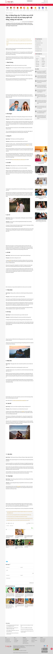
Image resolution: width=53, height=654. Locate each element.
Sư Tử (21, 10)
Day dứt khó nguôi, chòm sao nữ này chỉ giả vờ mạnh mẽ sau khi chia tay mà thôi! (18, 520)
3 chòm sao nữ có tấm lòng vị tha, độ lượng (27, 629)
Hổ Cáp (31, 10)
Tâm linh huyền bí (42, 641)
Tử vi (11, 4)
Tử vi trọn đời (15, 641)
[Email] (11, 523)
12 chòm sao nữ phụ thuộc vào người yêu (19, 400)
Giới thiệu (14, 652)
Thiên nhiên (37, 61)
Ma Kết (39, 10)
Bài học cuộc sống (42, 640)
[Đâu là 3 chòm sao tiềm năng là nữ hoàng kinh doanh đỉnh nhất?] (19, 601)
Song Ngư (46, 10)
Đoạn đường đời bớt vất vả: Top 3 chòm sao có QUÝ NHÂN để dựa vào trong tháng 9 (41, 107)
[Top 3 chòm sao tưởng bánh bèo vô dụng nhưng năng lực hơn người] (29, 601)
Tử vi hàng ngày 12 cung (44, 2)
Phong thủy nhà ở (25, 641)
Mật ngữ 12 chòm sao (34, 640)
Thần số (38, 4)
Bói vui (13, 4)
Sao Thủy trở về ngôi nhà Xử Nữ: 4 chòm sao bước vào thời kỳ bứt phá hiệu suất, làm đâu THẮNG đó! (42, 86)
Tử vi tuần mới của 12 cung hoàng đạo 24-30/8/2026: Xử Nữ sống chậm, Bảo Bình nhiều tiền (41, 111)
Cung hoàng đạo (17, 4)
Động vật (43, 58)
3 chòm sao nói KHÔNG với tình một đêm (26, 627)
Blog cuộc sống (34, 4)
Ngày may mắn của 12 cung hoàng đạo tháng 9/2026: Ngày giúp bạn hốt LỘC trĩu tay (42, 81)
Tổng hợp (43, 66)
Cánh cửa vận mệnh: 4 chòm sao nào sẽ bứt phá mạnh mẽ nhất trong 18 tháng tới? (41, 91)
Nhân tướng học (26, 4)
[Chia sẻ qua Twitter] (8, 523)
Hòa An (29, 523)
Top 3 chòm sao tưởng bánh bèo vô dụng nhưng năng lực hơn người (29, 605)
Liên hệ (27, 652)
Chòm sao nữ (11, 525)
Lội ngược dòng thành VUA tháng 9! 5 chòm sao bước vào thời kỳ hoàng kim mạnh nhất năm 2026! (41, 76)
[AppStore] (44, 652)
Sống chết (37, 66)
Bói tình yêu (33, 641)
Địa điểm (43, 64)
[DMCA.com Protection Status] (16, 649)
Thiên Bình (27, 10)
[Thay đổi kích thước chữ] (20, 21)
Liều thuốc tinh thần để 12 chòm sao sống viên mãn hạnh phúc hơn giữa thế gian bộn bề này (20, 518)
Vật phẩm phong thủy (25, 640)
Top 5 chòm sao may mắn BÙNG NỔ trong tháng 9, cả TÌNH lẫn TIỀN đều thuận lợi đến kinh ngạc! (41, 72)
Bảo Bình (42, 10)
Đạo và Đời (30, 4)
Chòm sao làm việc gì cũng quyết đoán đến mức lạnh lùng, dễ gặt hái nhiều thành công (19, 514)
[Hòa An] (27, 523)
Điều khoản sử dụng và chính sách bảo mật (21, 652)
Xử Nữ (24, 10)
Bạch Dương (7, 10)
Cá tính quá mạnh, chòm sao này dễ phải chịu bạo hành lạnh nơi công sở (17, 516)
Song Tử (14, 10)
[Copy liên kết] (13, 523)
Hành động (43, 61)
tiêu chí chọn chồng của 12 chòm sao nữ (18, 159)
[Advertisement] (18, 32)
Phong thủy (21, 4)
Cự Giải (17, 10)
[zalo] (10, 523)
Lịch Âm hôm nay (7, 640)
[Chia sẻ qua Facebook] (6, 523)
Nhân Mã (35, 10)
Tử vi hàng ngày (16, 640)
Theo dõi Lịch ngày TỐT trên (25, 21)
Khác (43, 4)
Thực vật (37, 58)
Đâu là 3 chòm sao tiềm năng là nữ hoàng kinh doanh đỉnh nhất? (19, 605)
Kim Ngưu (11, 10)
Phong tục (41, 4)
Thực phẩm (37, 64)
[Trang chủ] (6, 5)
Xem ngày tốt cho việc (8, 641)
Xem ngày (8, 4)
